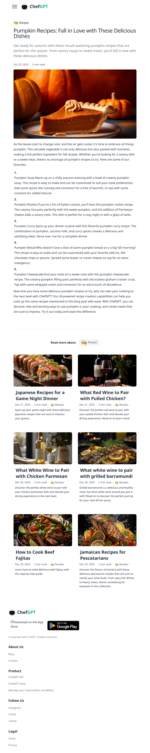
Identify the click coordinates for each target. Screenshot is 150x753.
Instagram (14, 708)
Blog (11, 654)
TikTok (12, 714)
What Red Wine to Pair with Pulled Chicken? (104, 395)
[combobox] (140, 6)
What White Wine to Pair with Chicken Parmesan (42, 473)
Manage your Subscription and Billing (30, 690)
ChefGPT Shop (17, 684)
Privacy (12, 745)
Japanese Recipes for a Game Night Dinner (40, 395)
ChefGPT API (15, 677)
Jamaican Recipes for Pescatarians (103, 555)
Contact (13, 660)
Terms (12, 738)
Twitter (12, 721)
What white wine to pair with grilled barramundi (106, 473)
